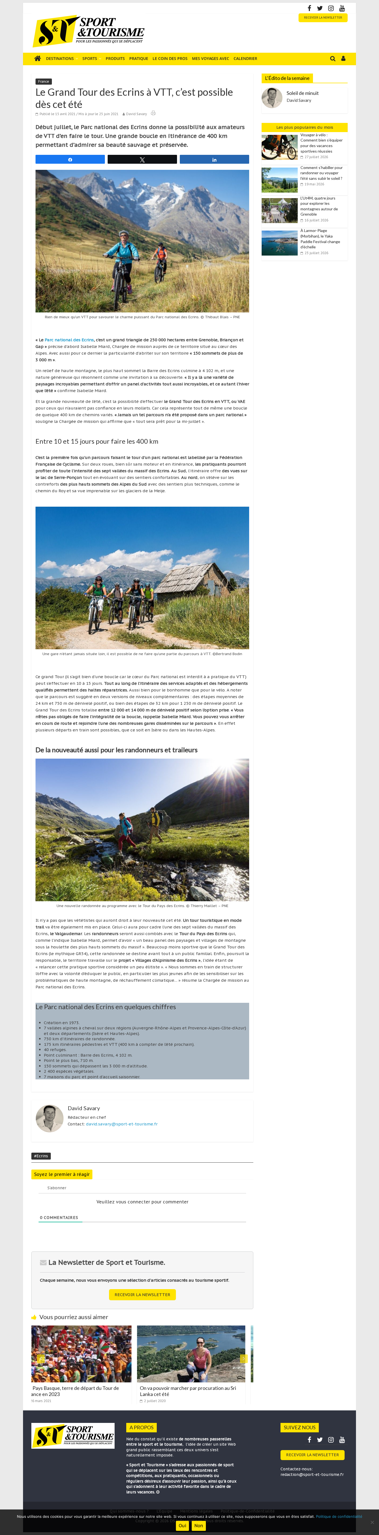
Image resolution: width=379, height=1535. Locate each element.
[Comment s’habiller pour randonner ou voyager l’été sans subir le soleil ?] (281, 167)
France (43, 81)
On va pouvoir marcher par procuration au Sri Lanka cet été (82, 1391)
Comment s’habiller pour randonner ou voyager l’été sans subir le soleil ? (321, 173)
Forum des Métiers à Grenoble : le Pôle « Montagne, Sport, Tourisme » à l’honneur (192, 1391)
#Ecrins (41, 1155)
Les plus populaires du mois (304, 127)
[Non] (372, 1522)
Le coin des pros (170, 58)
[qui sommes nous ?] (158, 1491)
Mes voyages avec (210, 58)
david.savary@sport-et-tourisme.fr (122, 1124)
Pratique (138, 58)
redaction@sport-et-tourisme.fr (312, 1474)
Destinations (60, 58)
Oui (182, 1525)
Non (198, 1525)
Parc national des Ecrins (69, 339)
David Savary (136, 114)
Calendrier (245, 58)
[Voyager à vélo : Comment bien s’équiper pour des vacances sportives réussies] (281, 135)
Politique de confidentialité (339, 1516)
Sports (89, 58)
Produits (115, 58)
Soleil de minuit (303, 93)
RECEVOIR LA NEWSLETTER (323, 17)
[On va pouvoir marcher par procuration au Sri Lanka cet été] (86, 1329)
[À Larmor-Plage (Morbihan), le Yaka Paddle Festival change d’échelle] (281, 230)
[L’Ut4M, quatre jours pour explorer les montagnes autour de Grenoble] (281, 198)
